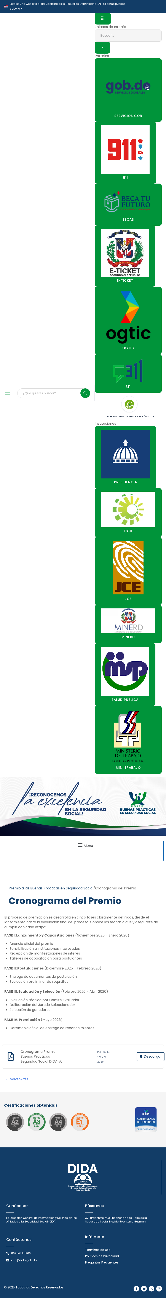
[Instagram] (159, 1288)
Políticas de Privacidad (102, 1256)
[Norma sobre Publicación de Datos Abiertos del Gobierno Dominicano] (36, 1122)
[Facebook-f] (136, 1288)
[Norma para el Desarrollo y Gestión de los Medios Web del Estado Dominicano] (15, 1122)
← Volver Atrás (17, 1079)
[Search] (85, 393)
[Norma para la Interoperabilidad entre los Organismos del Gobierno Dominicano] (58, 1122)
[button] (84, 845)
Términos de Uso (97, 1250)
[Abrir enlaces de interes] (103, 19)
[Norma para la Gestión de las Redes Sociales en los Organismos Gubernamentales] (80, 1122)
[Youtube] (144, 1288)
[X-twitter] (151, 1288)
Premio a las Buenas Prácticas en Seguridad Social (51, 888)
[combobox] (53, 393)
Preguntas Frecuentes (101, 1262)
